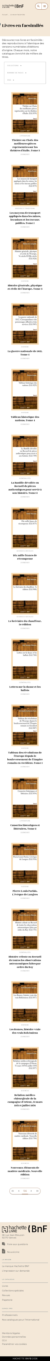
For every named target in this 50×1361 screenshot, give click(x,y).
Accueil (5, 15)
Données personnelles (14, 1337)
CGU (4, 1340)
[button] (14, 65)
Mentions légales (11, 1333)
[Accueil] (13, 6)
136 (25, 1191)
